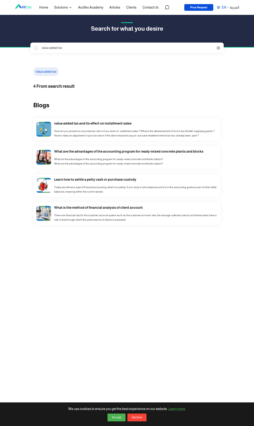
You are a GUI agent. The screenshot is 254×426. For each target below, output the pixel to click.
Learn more (176, 409)
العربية (234, 7)
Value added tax (46, 71)
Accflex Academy (90, 7)
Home (43, 7)
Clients (131, 7)
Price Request (198, 7)
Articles (114, 7)
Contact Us (150, 7)
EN (224, 7)
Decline (137, 417)
